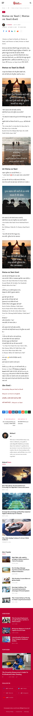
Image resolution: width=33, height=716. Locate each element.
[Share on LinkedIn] (12, 31)
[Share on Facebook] (3, 31)
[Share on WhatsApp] (14, 31)
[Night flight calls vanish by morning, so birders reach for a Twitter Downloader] (6, 559)
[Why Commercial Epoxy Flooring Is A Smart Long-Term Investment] (6, 600)
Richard (10, 24)
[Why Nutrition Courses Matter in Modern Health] (6, 580)
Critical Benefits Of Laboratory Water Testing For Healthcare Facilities (20, 639)
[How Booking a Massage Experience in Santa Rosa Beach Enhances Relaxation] (6, 570)
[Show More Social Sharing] (21, 31)
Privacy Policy (9, 711)
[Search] (30, 3)
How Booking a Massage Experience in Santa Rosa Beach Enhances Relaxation (20, 569)
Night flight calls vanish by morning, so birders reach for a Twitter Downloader (20, 559)
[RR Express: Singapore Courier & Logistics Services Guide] (6, 631)
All (3, 11)
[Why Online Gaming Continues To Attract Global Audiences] (16, 527)
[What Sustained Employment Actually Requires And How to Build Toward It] (6, 620)
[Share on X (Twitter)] (6, 31)
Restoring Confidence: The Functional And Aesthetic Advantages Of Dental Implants (20, 589)
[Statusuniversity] (17, 3)
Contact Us (19, 711)
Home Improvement (7, 668)
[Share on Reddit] (17, 31)
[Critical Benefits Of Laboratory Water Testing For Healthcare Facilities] (6, 639)
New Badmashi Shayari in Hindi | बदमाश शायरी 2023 (9, 423)
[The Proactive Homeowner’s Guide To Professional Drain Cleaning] (16, 661)
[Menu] (3, 3)
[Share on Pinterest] (9, 31)
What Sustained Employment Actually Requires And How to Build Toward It (20, 619)
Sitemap (26, 711)
